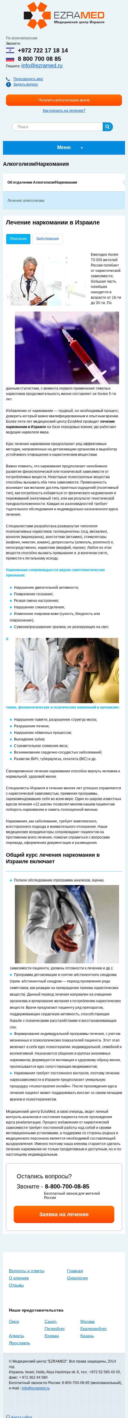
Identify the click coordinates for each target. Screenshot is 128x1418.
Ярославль (19, 1342)
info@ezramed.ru (42, 66)
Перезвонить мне (28, 79)
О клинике (19, 1278)
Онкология (77, 1278)
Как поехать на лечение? (64, 111)
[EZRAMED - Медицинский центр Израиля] (64, 15)
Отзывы (16, 1285)
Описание (20, 239)
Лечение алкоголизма (25, 201)
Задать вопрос (25, 84)
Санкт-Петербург (55, 1325)
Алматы (16, 1335)
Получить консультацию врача (64, 100)
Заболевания (47, 239)
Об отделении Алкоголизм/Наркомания (42, 182)
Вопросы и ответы (26, 1270)
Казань (87, 1335)
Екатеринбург (93, 1328)
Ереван (52, 1335)
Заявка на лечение (64, 1214)
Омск (14, 1321)
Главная (75, 1270)
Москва (87, 1321)
